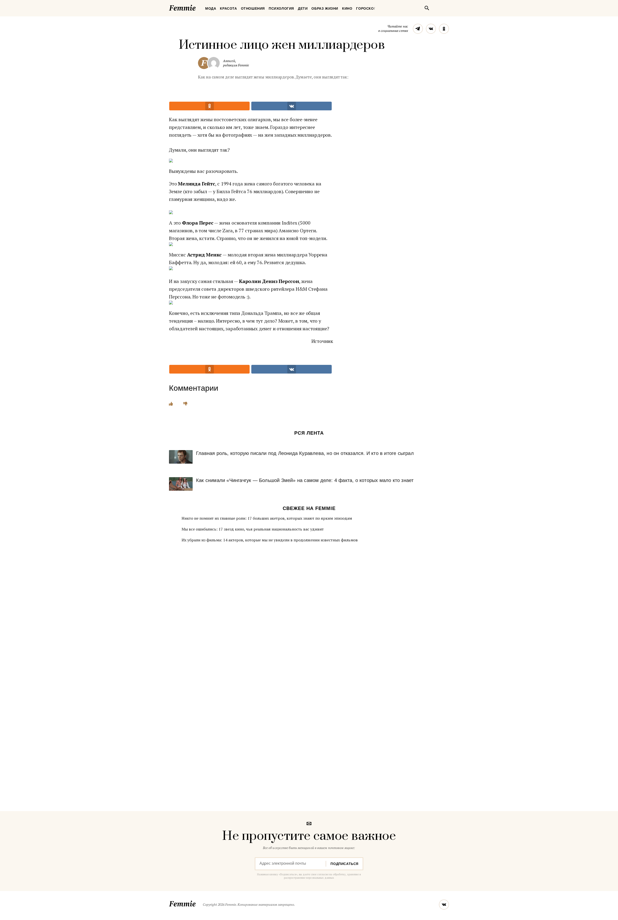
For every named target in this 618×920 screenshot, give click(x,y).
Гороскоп (366, 8)
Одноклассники (444, 29)
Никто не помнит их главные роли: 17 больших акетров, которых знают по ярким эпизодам (267, 518)
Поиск (426, 8)
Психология (281, 8)
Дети (303, 8)
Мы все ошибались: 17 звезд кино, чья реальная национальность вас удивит (253, 529)
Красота (228, 8)
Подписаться (344, 864)
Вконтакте (431, 29)
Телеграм (418, 29)
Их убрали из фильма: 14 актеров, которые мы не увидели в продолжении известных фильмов (270, 540)
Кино (347, 8)
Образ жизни (324, 8)
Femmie (197, 7)
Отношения (253, 8)
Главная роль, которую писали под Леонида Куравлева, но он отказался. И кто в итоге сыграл (305, 453)
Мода (210, 8)
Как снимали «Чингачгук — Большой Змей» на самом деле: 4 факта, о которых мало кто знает (305, 480)
